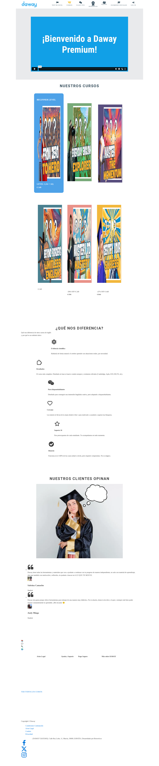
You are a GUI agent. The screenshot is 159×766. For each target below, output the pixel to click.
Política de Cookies (48, 669)
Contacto (70, 664)
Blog (108, 669)
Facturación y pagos (90, 669)
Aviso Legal (29, 728)
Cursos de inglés (89, 666)
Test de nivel (111, 663)
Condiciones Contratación (34, 726)
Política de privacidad (49, 666)
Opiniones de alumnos (114, 666)
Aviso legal (46, 663)
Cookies (28, 731)
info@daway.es (26, 738)
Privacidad (29, 734)
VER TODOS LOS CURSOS (31, 692)
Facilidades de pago (90, 663)
